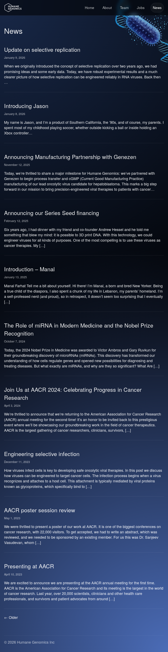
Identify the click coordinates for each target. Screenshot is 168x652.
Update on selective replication (42, 49)
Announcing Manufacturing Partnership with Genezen (70, 157)
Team (124, 7)
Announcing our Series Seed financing (51, 213)
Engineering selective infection (41, 454)
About (107, 7)
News (157, 7)
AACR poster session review (39, 510)
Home (89, 7)
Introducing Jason (26, 106)
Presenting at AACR (29, 566)
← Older (11, 617)
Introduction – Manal (29, 269)
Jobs (141, 7)
